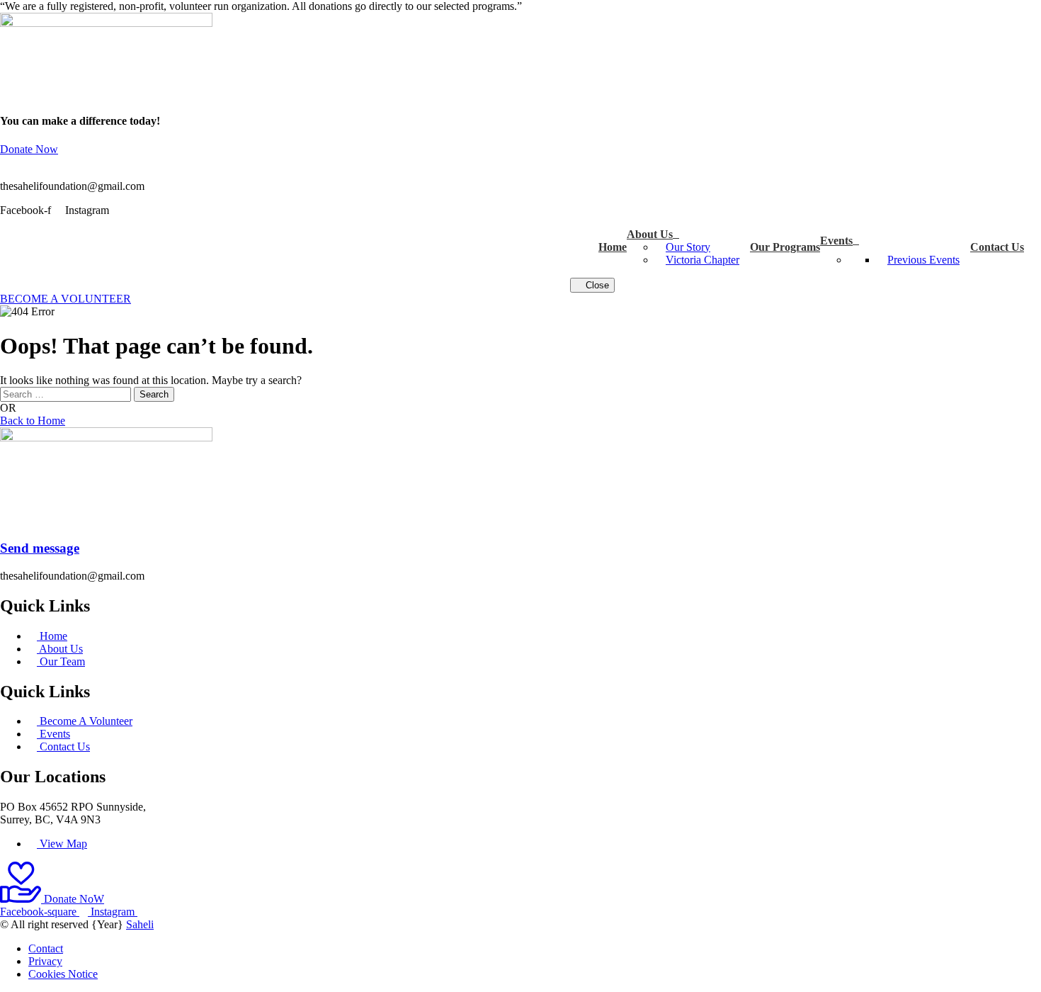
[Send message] (4, 520)
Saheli (140, 924)
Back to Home (32, 421)
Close (596, 285)
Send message (39, 548)
